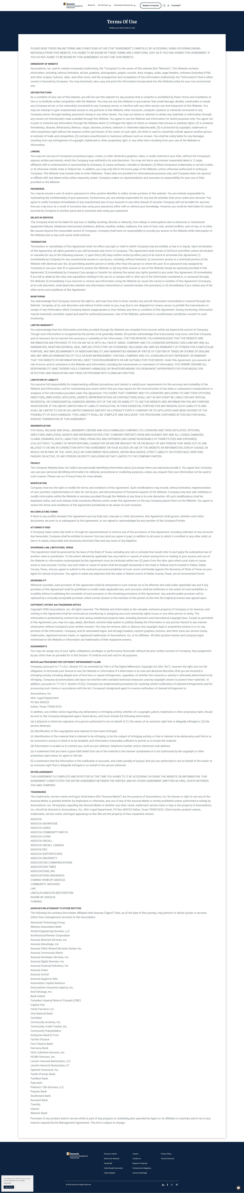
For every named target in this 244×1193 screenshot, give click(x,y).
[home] (73, 5)
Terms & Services (167, 1159)
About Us (91, 5)
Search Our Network (111, 1159)
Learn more (7, 1183)
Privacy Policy (166, 1154)
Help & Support (109, 1173)
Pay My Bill (108, 1163)
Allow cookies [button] (8, 1187)
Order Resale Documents (113, 1168)
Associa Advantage (139, 1173)
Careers (135, 1154)
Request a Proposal (151, 5)
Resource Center (110, 1154)
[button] (105, 5)
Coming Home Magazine (141, 1168)
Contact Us (136, 1159)
